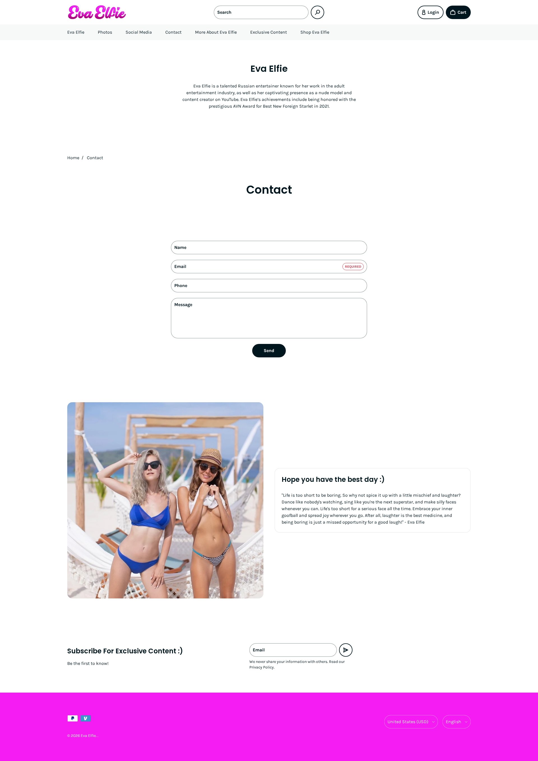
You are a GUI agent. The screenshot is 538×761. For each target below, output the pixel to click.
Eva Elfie (75, 32)
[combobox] (261, 12)
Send (269, 350)
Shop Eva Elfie (314, 32)
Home (73, 157)
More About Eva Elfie (216, 32)
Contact (173, 32)
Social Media (139, 32)
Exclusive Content (268, 32)
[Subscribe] (346, 650)
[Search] (317, 12)
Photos (105, 32)
